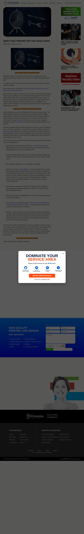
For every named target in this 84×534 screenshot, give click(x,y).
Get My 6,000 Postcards (42, 276)
